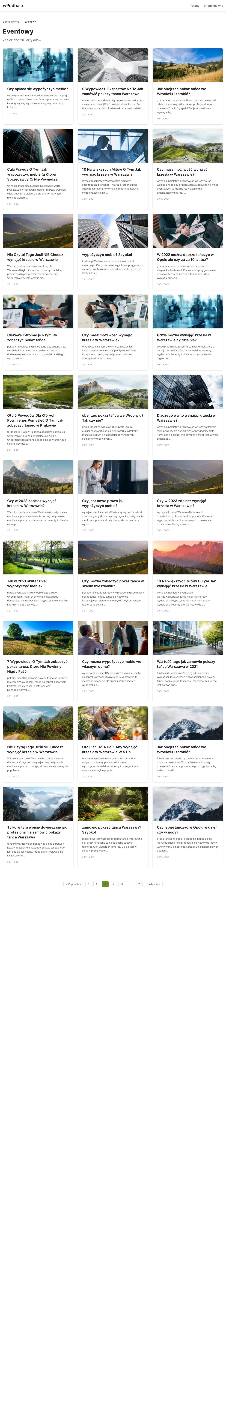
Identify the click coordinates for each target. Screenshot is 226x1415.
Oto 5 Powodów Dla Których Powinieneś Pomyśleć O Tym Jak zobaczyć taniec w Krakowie (35, 420)
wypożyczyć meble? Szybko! (107, 255)
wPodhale (13, 5)
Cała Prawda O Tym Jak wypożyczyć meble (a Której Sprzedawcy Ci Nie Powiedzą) (33, 174)
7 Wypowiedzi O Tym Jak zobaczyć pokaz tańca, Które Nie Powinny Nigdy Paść (37, 666)
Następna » (153, 884)
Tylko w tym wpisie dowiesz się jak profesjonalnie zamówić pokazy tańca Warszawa (37, 832)
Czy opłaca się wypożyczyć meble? (37, 89)
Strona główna (213, 5)
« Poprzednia (73, 884)
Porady (194, 5)
